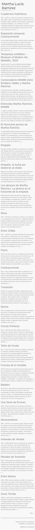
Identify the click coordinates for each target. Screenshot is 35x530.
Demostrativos (9, 419)
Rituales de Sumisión (13, 456)
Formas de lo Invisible (13, 365)
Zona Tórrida (8, 493)
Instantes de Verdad (12, 439)
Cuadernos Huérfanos (14, 13)
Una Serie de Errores (13, 402)
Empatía (6, 145)
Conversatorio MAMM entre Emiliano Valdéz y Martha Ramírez (17, 83)
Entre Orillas (8, 230)
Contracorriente (10, 267)
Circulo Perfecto (10, 326)
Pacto (4, 250)
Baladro (5, 384)
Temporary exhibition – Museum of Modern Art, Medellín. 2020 (14, 57)
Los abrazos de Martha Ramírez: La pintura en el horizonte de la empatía (15, 188)
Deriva (4, 306)
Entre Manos (8, 476)
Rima (4, 213)
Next (32, 513)
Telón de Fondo (10, 345)
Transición (7, 287)
